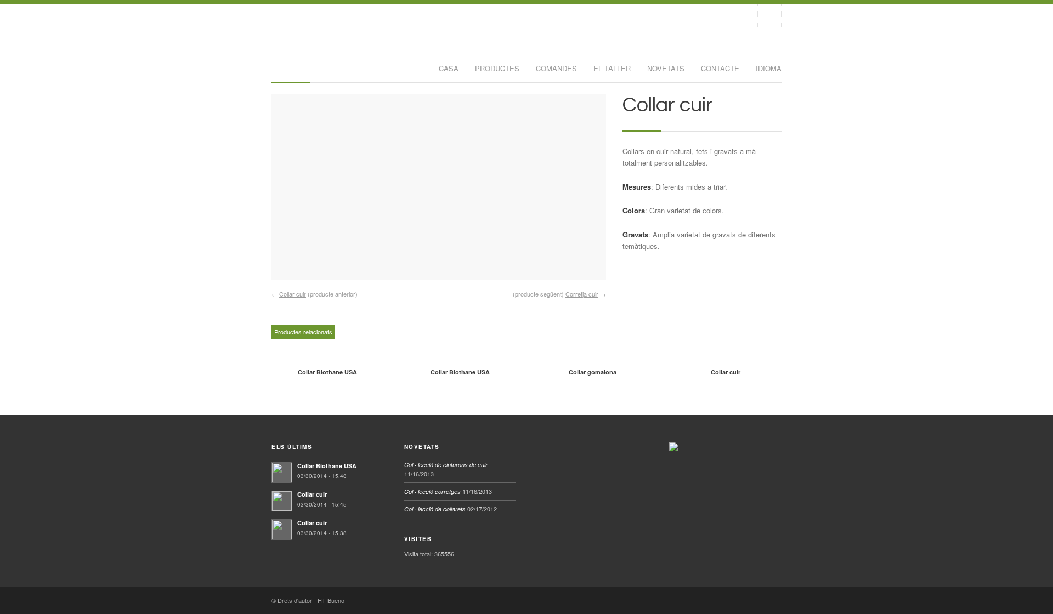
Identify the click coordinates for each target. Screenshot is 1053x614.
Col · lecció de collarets (435, 509)
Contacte (720, 68)
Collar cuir (292, 293)
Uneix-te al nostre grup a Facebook (769, 15)
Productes (497, 68)
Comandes (556, 68)
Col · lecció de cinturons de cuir (446, 465)
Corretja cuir (581, 293)
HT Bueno (331, 600)
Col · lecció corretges (432, 491)
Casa (448, 68)
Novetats (665, 68)
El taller (612, 68)
